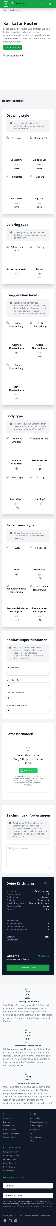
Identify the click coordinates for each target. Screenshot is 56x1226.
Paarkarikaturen (9, 1163)
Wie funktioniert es (37, 1118)
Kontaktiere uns (36, 1137)
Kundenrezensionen (10, 1126)
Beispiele (6, 1122)
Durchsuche (29, 770)
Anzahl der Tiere (14, 680)
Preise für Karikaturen (11, 1133)
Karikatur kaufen (9, 1129)
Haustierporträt (9, 1171)
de (50, 4)
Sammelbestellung (10, 1137)
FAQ (31, 1133)
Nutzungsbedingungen (38, 1122)
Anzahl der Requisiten (17, 705)
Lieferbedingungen (37, 1126)
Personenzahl (13, 667)
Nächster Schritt (28, 967)
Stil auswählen (12, 47)
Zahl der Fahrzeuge (15, 692)
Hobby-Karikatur (9, 1167)
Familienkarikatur (9, 1159)
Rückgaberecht (35, 1129)
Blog (32, 1141)
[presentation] (28, 765)
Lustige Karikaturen (10, 1152)
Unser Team (8, 1118)
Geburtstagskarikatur (11, 1155)
